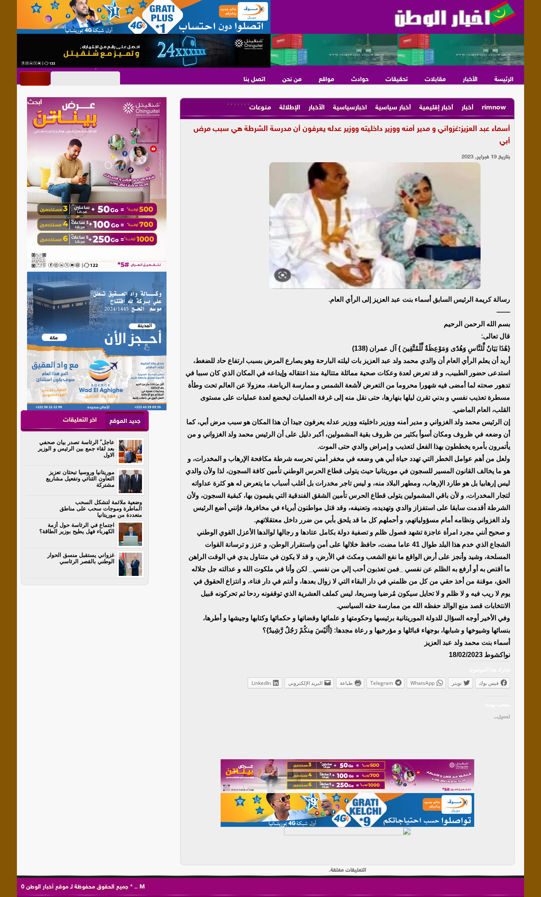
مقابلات (435, 79)
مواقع (326, 79)
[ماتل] (347, 843)
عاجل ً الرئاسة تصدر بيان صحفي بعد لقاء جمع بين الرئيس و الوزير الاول (76, 448)
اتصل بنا (254, 79)
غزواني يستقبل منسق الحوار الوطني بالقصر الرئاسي (81, 558)
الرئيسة (504, 79)
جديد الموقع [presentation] (124, 421)
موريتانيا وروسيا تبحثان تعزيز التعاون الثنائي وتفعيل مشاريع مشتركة (80, 478)
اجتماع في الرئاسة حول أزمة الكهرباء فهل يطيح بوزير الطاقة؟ (77, 528)
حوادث (360, 79)
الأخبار (470, 79)
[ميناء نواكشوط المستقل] (397, 49)
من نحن (292, 79)
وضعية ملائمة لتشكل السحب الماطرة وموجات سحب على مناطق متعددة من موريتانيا (101, 508)
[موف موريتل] (143, 17)
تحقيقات (396, 79)
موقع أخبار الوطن (46, 887)
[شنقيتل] (143, 50)
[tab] (125, 421)
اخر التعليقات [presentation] (80, 420)
